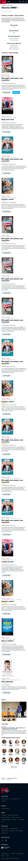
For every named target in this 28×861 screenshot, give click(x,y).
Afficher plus (14, 767)
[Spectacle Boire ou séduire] (7, 627)
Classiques (14, 819)
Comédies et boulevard (14, 40)
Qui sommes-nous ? (5, 853)
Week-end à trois (8, 119)
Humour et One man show (14, 38)
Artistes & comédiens (7, 5)
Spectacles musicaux (5, 817)
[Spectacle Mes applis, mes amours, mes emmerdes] (7, 145)
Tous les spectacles (5, 808)
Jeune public (3, 815)
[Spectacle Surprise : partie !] (7, 186)
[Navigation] (25, 1)
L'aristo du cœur (8, 561)
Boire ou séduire (8, 641)
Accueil (3, 778)
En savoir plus (6, 92)
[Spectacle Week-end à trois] (7, 105)
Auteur (3, 11)
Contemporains (21, 819)
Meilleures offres (4, 831)
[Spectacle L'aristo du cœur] (7, 547)
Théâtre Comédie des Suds (14, 49)
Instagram (6, 840)
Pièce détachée (7, 681)
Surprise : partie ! (8, 199)
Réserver (16, 92)
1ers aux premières (5, 828)
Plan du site (13, 853)
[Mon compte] (22, 1)
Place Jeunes (12, 831)
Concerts (18, 817)
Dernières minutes (14, 828)
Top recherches (4, 833)
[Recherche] (19, 1)
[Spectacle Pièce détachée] (7, 667)
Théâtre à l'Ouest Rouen (14, 47)
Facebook (2, 840)
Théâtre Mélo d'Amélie (14, 45)
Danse (2, 821)
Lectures (13, 817)
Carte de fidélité (19, 831)
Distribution (9, 11)
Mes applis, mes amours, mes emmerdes (12, 79)
